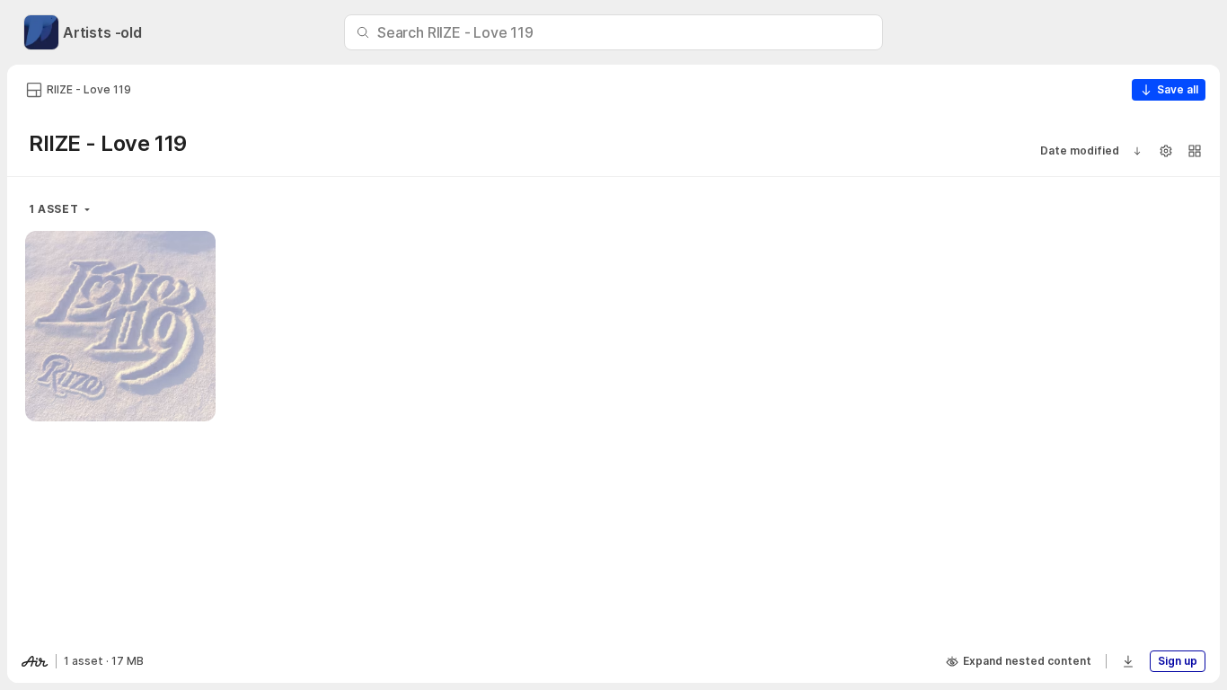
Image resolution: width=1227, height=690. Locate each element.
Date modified (1079, 150)
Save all (1177, 89)
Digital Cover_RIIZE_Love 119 (120, 385)
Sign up (1177, 661)
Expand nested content (1027, 661)
